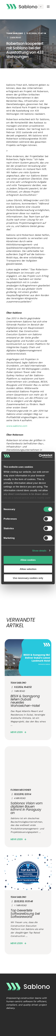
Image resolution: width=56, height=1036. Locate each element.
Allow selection (28, 569)
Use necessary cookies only (28, 578)
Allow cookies (28, 560)
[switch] (48, 518)
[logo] (28, 986)
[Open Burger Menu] (48, 6)
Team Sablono (14, 33)
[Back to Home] (21, 6)
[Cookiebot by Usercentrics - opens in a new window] (39, 456)
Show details (39, 550)
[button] (4, 1032)
